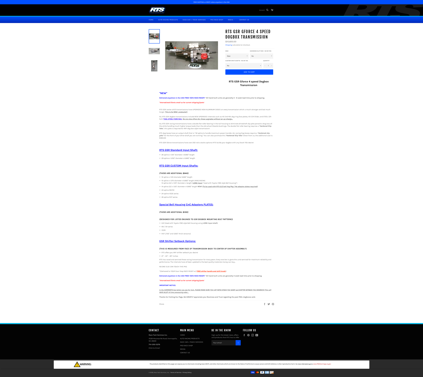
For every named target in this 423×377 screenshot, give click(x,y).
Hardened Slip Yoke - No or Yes (260, 51)
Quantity (266, 60)
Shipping (228, 45)
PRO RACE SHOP (216, 20)
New (226, 51)
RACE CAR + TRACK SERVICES (194, 20)
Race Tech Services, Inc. (161, 372)
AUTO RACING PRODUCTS (168, 20)
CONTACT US (244, 20)
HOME (151, 20)
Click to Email (154, 348)
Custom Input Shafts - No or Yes (236, 60)
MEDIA (231, 20)
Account (262, 10)
